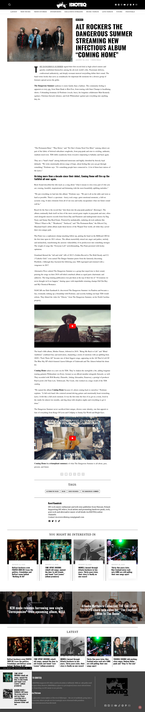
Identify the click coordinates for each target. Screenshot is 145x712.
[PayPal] (133, 4)
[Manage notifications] (140, 707)
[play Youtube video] (72, 326)
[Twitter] (118, 4)
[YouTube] (124, 4)
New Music (25, 12)
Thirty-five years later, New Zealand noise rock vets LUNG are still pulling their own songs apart (121, 571)
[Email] (136, 4)
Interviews (55, 12)
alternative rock (52, 491)
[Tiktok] (127, 4)
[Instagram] (121, 4)
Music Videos (92, 12)
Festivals (130, 12)
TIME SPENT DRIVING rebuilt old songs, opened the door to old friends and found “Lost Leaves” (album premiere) (21, 679)
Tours (119, 12)
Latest (13, 12)
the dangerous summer (90, 491)
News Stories (40, 12)
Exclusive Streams (74, 12)
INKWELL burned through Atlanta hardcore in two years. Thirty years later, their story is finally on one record (88, 572)
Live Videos (107, 12)
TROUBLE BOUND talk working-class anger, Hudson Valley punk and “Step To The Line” (125, 661)
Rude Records (74, 491)
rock (63, 491)
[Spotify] (130, 4)
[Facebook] (116, 4)
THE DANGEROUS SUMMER (51, 66)
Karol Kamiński (55, 503)
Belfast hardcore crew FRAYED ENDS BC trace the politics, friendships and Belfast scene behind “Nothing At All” (22, 572)
